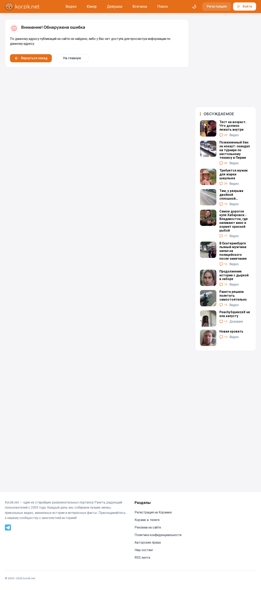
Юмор (92, 6)
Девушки (114, 6)
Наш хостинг (144, 550)
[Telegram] (8, 527)
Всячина (140, 6)
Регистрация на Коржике (153, 512)
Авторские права (148, 542)
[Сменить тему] (194, 6)
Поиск (162, 6)
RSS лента (142, 557)
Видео (71, 6)
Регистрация (217, 6)
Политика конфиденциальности (158, 535)
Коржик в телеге (147, 520)
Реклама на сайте (148, 527)
